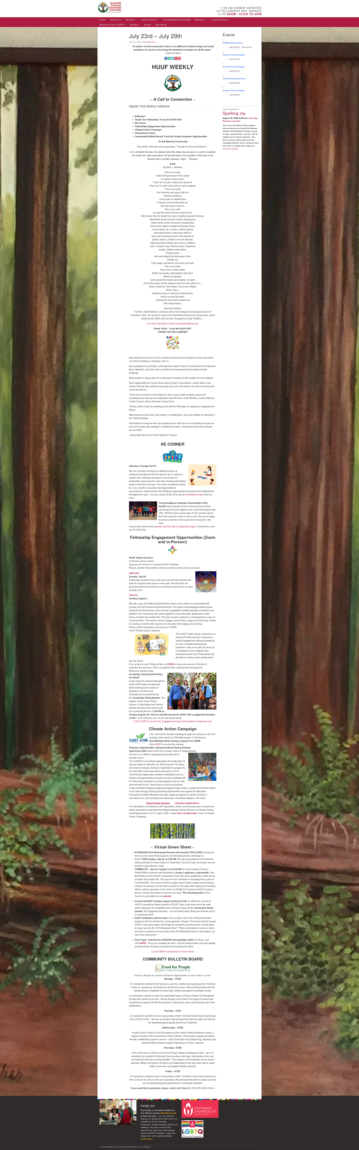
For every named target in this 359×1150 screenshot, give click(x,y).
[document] (179, 561)
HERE (157, 744)
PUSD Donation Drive (233, 43)
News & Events (149, 20)
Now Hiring (161, 25)
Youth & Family (219, 20)
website (167, 896)
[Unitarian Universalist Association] (200, 1109)
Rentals (134, 25)
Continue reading (230, 149)
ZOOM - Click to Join (244, 14)
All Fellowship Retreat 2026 (177, 20)
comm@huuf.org (193, 494)
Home (102, 20)
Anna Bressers (149, 42)
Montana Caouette (231, 121)
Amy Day (253, 118)
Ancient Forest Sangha (234, 55)
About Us (115, 20)
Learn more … (147, 1139)
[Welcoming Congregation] (193, 1127)
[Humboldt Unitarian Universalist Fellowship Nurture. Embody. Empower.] (145, 7)
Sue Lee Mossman (187, 813)
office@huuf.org (168, 1113)
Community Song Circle (234, 78)
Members (200, 20)
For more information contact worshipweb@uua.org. (172, 323)
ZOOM (170, 664)
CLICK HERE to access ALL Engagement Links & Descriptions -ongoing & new (172, 721)
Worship (130, 20)
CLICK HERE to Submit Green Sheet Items (172, 951)
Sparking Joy (234, 113)
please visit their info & (166, 526)
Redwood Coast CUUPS (112, 25)
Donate (147, 25)
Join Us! (134, 573)
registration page (186, 526)
